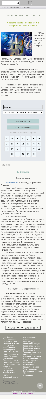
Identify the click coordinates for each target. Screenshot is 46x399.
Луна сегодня (28, 342)
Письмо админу (9, 381)
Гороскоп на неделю (31, 348)
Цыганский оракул (11, 377)
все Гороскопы (29, 337)
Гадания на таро (10, 341)
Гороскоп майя (29, 363)
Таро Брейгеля (9, 348)
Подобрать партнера (32, 356)
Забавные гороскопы (32, 352)
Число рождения (30, 369)
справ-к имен (25, 7)
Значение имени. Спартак (23, 394)
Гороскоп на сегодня (31, 344)
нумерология (15, 7)
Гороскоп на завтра (31, 346)
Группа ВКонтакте (10, 383)
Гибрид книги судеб (11, 364)
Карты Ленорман (10, 356)
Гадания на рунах (10, 352)
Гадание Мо (8, 369)
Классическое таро (11, 343)
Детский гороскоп (30, 360)
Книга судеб (8, 358)
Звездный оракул (10, 360)
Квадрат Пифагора (31, 367)
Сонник (26, 339)
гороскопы (5, 7)
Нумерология (28, 365)
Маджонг (7, 366)
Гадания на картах (11, 354)
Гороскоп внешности (31, 358)
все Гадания (8, 337)
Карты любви (28, 354)
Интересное (28, 375)
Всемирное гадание (11, 362)
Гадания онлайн (9, 339)
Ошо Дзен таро (9, 345)
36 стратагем (8, 371)
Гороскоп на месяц (31, 350)
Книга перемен (9, 350)
